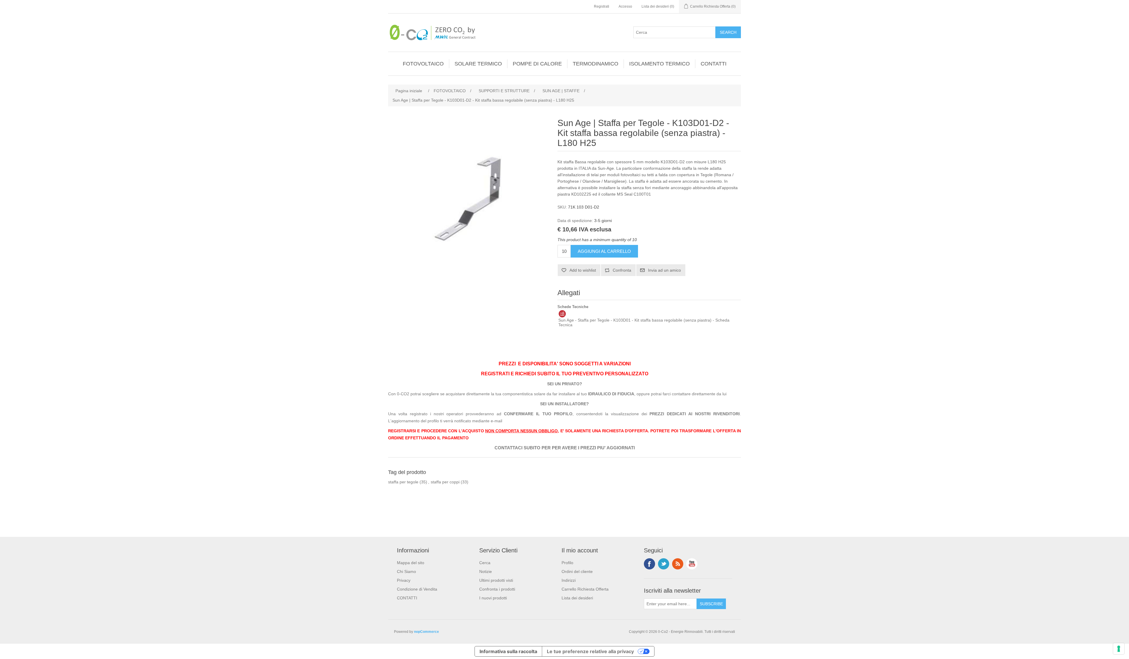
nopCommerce (426, 632)
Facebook (649, 563)
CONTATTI (713, 64)
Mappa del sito (410, 562)
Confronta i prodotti (497, 589)
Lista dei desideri (577, 598)
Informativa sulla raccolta (508, 651)
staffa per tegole (403, 482)
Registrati (601, 6)
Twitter (663, 563)
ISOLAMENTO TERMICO (659, 64)
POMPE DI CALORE (537, 64)
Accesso (625, 6)
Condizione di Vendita (417, 589)
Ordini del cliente (577, 571)
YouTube (691, 563)
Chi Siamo (406, 571)
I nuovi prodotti (493, 598)
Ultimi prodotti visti (496, 580)
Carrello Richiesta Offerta (585, 589)
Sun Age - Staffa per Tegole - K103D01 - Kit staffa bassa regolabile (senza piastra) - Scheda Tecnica (643, 322)
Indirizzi (569, 580)
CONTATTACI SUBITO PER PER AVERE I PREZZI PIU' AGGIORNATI (565, 448)
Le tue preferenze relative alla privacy (590, 651)
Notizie (485, 571)
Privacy (403, 580)
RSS (677, 563)
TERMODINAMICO (595, 64)
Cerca (484, 562)
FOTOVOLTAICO (423, 64)
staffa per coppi (445, 482)
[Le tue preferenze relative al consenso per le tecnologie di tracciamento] (1118, 648)
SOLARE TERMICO (478, 64)
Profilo (567, 562)
